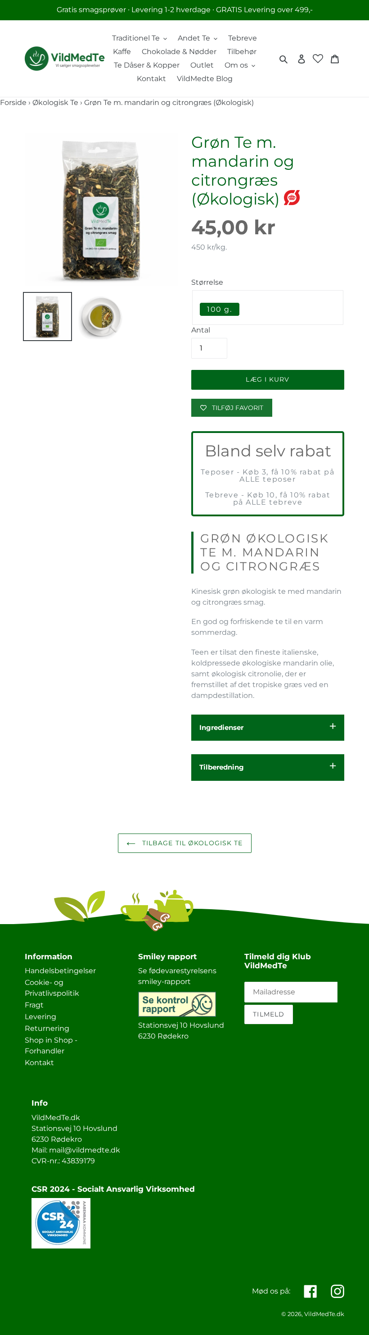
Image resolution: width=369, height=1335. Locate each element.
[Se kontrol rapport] (177, 1014)
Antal (200, 330)
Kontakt (39, 1062)
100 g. (219, 309)
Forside (13, 102)
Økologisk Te (55, 102)
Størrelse (207, 282)
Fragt (34, 1005)
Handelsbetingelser (60, 970)
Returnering (47, 1028)
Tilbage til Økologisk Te (191, 843)
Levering (40, 1016)
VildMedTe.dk (324, 1313)
